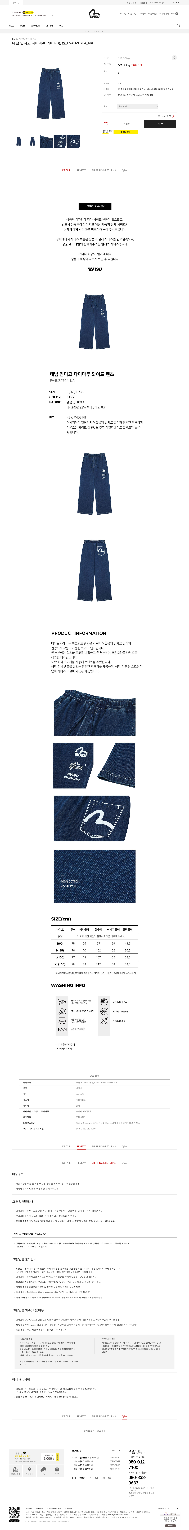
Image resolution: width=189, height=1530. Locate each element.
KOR (175, 2)
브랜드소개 (131, 3)
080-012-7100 (137, 1464)
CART (127, 124)
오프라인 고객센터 (138, 1472)
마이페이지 (164, 13)
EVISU (16, 2)
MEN (99, 31)
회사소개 (29, 1508)
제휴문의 (68, 1508)
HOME (85, 31)
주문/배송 (152, 13)
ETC (105, 31)
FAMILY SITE (163, 1508)
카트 (174, 13)
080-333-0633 (137, 1480)
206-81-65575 (31, 1515)
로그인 (123, 13)
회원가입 (132, 13)
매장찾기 (143, 3)
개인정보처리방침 (54, 1508)
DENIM (93, 31)
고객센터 (142, 13)
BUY (160, 124)
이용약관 (39, 1508)
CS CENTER (134, 1450)
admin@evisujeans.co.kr (118, 1515)
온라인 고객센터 (136, 1457)
